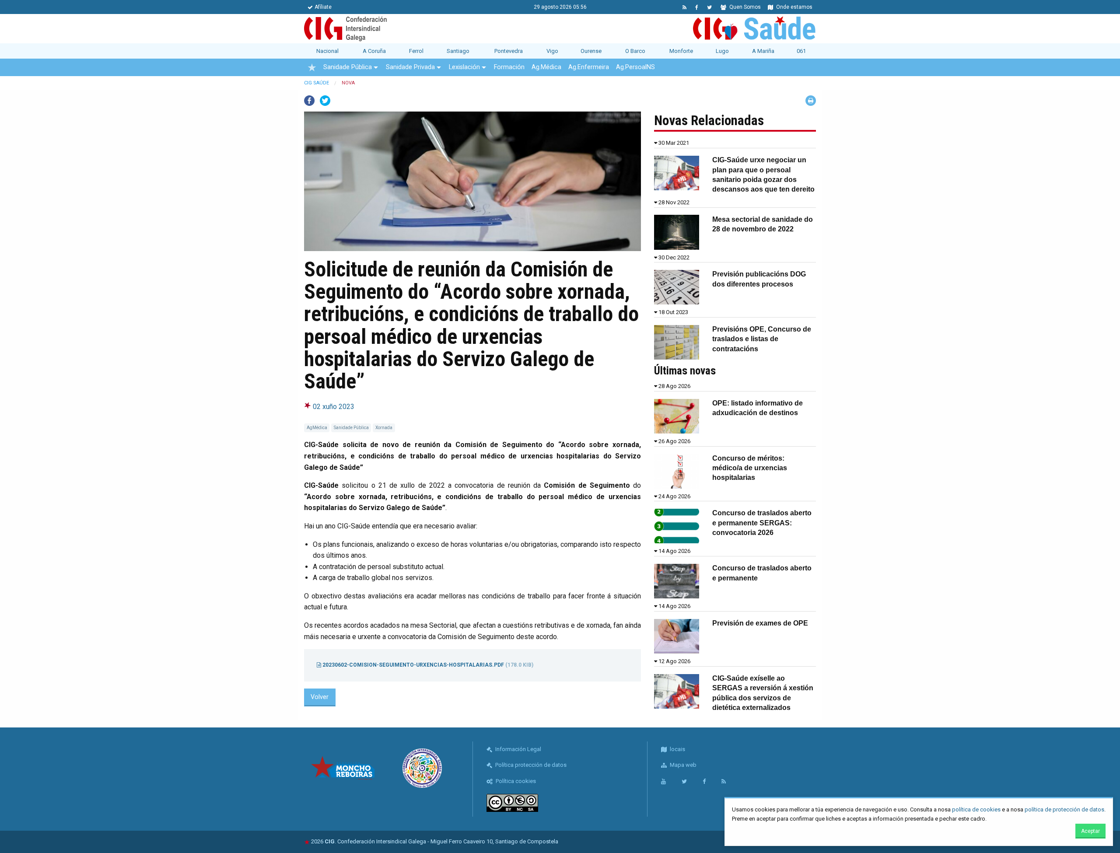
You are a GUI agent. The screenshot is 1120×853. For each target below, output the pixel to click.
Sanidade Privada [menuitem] (410, 67)
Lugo (722, 51)
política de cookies (976, 809)
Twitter (325, 100)
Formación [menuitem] (509, 67)
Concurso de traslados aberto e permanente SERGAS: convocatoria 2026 (762, 522)
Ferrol (416, 51)
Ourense (591, 51)
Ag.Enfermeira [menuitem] (588, 67)
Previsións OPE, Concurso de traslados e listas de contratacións (761, 339)
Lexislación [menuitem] (464, 67)
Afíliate (323, 7)
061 (801, 51)
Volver (320, 697)
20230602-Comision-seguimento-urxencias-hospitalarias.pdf (427, 665)
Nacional (327, 51)
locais (676, 749)
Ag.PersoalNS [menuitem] (635, 67)
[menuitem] (312, 67)
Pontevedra (508, 51)
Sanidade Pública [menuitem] (347, 67)
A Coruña (374, 51)
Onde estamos (793, 7)
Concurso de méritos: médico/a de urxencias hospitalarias (749, 468)
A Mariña (763, 51)
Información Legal (517, 749)
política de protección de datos (1064, 809)
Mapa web (682, 765)
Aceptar (1090, 831)
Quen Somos (744, 7)
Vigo (552, 51)
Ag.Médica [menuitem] (546, 67)
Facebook (309, 100)
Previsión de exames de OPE (760, 623)
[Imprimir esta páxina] (810, 100)
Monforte (681, 51)
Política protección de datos (530, 765)
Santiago (458, 51)
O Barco (635, 51)
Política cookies (515, 781)
